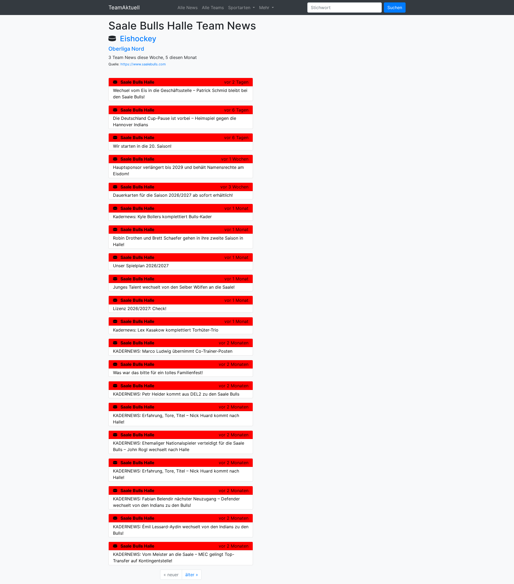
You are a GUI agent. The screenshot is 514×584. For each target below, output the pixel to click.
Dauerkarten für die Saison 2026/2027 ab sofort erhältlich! (173, 195)
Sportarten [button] (240, 7)
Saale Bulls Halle (137, 82)
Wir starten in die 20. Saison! (142, 146)
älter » (191, 574)
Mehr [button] (265, 7)
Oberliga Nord (126, 49)
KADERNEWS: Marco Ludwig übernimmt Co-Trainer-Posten (172, 351)
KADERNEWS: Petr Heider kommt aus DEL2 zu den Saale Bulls (176, 394)
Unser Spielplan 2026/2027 (141, 265)
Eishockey (138, 38)
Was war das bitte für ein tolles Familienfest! (158, 372)
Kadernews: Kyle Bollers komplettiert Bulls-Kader (162, 216)
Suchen (394, 7)
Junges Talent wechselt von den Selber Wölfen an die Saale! (174, 287)
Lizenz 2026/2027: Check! (139, 308)
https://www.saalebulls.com (143, 64)
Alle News (187, 7)
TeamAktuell (124, 7)
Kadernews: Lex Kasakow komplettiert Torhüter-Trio (165, 330)
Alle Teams (213, 7)
